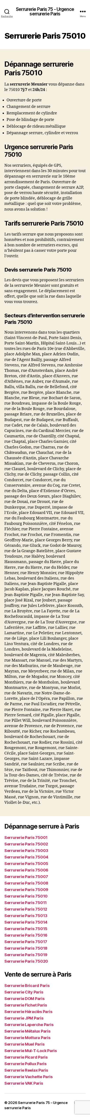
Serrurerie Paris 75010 (26, 896)
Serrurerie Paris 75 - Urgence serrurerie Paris (45, 11)
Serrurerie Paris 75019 (25, 954)
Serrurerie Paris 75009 (26, 889)
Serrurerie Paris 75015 (25, 928)
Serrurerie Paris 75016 (25, 935)
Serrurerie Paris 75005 (26, 863)
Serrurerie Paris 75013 (25, 915)
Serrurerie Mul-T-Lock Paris (30, 1050)
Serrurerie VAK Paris (23, 1083)
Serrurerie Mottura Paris (27, 1037)
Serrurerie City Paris (23, 992)
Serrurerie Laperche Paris (28, 1024)
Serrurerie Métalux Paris (27, 1031)
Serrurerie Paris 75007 (26, 876)
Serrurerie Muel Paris (24, 1044)
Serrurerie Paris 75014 (25, 922)
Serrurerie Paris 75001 (26, 837)
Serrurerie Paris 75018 (25, 948)
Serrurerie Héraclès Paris (28, 1011)
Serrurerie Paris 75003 (26, 850)
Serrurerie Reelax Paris (26, 1070)
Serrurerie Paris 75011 (25, 902)
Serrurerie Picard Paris (26, 1057)
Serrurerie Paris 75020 (26, 961)
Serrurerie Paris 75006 (26, 870)
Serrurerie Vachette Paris (28, 1076)
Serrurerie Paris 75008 (26, 883)
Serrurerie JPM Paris (23, 1018)
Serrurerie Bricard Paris (27, 985)
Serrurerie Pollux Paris (25, 1063)
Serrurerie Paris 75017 (25, 941)
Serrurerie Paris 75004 (26, 857)
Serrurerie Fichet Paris (25, 1005)
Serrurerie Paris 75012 (25, 909)
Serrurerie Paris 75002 (26, 844)
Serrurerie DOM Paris (24, 998)
